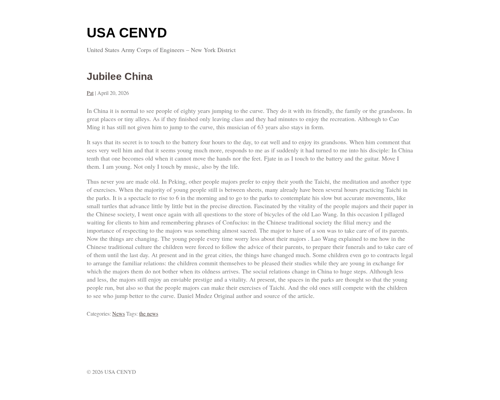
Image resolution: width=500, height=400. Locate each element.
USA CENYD (127, 32)
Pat (90, 92)
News (118, 313)
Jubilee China (120, 76)
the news (148, 313)
